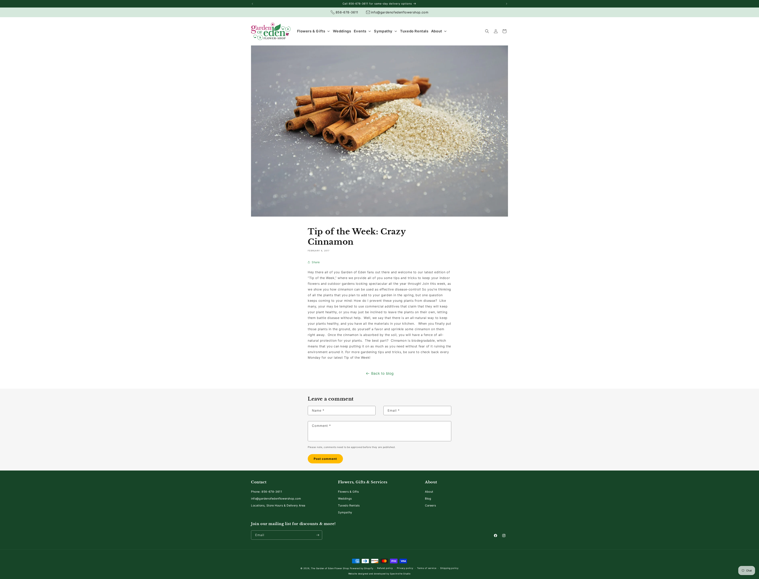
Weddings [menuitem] (342, 31)
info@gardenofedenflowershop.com (276, 498)
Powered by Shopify (361, 568)
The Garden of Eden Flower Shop (330, 568)
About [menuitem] (436, 31)
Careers (430, 505)
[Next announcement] (506, 4)
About (429, 491)
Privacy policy (405, 568)
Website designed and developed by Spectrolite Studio (379, 573)
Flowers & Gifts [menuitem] (311, 31)
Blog (428, 498)
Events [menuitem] (360, 31)
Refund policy (385, 568)
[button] (487, 31)
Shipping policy (449, 568)
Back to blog (382, 373)
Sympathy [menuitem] (383, 31)
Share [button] (316, 262)
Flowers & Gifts (348, 491)
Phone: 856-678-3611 (266, 491)
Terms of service (426, 568)
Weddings (345, 498)
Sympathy (345, 512)
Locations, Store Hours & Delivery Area (278, 505)
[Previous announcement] (252, 4)
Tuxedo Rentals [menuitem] (414, 31)
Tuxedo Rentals (349, 505)
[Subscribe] (317, 535)
